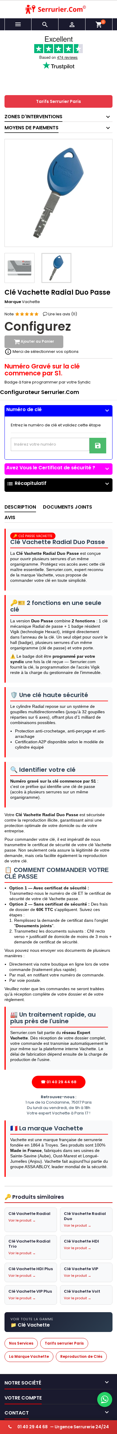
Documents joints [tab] (67, 507)
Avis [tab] (9, 517)
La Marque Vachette (29, 1356)
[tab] (58, 410)
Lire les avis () (62, 314)
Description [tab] (20, 507)
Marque (12, 302)
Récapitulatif (58, 484)
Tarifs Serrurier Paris (58, 101)
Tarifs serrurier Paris (64, 1343)
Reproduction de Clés (81, 1356)
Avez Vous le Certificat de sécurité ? (58, 467)
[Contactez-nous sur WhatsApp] (104, 1399)
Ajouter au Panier (37, 341)
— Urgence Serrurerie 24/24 (63, 1427)
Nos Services (21, 1343)
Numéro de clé (58, 409)
